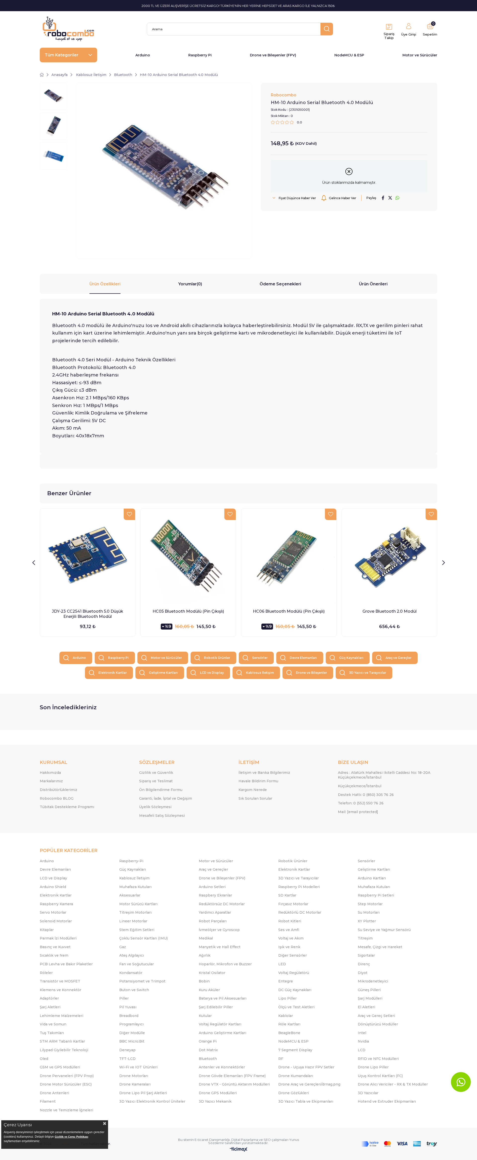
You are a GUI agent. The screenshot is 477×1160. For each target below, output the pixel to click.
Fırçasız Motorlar (293, 904)
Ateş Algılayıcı (131, 955)
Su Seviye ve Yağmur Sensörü (384, 930)
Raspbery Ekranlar (215, 895)
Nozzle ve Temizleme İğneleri (66, 1110)
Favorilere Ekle (129, 514)
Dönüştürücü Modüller (378, 1024)
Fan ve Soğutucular (136, 964)
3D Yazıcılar (368, 1093)
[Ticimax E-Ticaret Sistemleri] (238, 1149)
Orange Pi (208, 1041)
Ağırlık (204, 955)
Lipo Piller (287, 998)
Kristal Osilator (212, 973)
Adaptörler (49, 998)
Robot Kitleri (289, 921)
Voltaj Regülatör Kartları (220, 1024)
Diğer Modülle (132, 1033)
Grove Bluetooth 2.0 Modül (389, 611)
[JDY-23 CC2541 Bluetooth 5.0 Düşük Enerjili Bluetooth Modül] (87, 556)
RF (280, 1058)
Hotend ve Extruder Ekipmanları (387, 1101)
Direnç (364, 964)
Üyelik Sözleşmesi (155, 807)
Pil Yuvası (127, 1007)
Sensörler (260, 658)
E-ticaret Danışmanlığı (212, 1140)
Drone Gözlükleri (293, 1093)
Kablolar (285, 1015)
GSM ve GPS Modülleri (60, 1067)
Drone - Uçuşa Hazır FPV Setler (306, 1067)
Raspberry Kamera (56, 904)
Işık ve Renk (289, 947)
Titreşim (365, 938)
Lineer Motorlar (133, 921)
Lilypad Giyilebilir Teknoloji (64, 1050)
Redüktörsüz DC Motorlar (222, 904)
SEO (267, 1140)
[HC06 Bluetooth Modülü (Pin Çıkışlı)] (288, 556)
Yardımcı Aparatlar (215, 912)
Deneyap (127, 1050)
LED (282, 964)
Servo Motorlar (53, 912)
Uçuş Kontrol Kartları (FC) (380, 1076)
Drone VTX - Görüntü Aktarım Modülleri (234, 1084)
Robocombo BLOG (57, 798)
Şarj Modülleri (370, 998)
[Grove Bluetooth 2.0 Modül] (389, 556)
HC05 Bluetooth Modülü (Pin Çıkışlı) (188, 611)
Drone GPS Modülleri (218, 1093)
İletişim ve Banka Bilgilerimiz (264, 772)
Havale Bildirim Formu (258, 781)
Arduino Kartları (372, 878)
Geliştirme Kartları (163, 672)
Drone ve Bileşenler (311, 672)
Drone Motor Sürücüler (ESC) (66, 1084)
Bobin (204, 981)
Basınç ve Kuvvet (55, 947)
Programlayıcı (131, 1024)
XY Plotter (367, 921)
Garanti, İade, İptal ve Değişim (165, 798)
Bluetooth (208, 1058)
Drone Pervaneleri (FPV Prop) (67, 1076)
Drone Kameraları (135, 1084)
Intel (362, 1033)
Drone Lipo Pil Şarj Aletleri (143, 1093)
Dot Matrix (208, 1050)
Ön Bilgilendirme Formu (160, 789)
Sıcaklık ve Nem (54, 955)
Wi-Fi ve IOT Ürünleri (138, 1067)
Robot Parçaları (213, 921)
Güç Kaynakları (351, 658)
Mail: (358, 812)
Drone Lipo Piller (373, 1067)
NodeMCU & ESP (349, 55)
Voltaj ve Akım (291, 938)
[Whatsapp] (461, 1082)
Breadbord (128, 1015)
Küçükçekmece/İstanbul (359, 786)
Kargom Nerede (252, 789)
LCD (361, 1050)
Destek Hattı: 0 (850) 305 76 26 (366, 794)
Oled (44, 1058)
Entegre (285, 981)
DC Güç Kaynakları (294, 990)
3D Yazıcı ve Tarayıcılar (367, 672)
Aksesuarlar (129, 895)
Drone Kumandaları (295, 1076)
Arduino (142, 55)
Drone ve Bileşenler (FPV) (273, 55)
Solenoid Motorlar (56, 921)
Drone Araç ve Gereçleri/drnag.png (309, 1084)
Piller (124, 998)
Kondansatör (130, 973)
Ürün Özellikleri (104, 284)
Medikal (206, 938)
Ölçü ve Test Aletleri (296, 1007)
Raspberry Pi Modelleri (299, 887)
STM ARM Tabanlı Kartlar (62, 1041)
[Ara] (326, 29)
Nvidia (363, 1041)
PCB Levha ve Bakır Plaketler (66, 964)
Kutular (205, 1015)
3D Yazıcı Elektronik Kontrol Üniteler (152, 1101)
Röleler (46, 973)
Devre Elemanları (303, 658)
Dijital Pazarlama (244, 1140)
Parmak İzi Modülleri (58, 938)
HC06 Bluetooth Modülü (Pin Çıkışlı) (289, 611)
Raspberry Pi (200, 55)
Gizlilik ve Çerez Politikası (71, 1136)
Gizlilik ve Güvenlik (156, 772)
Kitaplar (47, 930)
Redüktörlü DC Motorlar (299, 912)
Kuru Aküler (209, 990)
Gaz (122, 947)
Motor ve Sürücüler (419, 55)
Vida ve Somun (53, 1024)
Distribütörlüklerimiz (58, 789)
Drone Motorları (133, 1076)
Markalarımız (51, 781)
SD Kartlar (287, 895)
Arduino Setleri (212, 887)
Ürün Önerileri (373, 284)
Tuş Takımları (52, 1033)
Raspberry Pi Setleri (376, 895)
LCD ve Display (212, 672)
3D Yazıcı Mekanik (215, 1101)
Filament (48, 1101)
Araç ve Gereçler (398, 658)
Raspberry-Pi (131, 861)
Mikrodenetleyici (373, 981)
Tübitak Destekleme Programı (67, 807)
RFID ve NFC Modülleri (378, 1058)
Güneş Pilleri (369, 990)
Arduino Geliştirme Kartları (222, 1033)
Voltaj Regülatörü (293, 973)
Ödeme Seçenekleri (280, 284)
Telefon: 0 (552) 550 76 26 (361, 803)
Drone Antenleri (54, 1093)
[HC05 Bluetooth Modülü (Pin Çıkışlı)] (188, 556)
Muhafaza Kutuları (135, 887)
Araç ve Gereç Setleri (376, 1015)
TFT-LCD (127, 1058)
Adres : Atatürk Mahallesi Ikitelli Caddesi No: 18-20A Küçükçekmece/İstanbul (384, 775)
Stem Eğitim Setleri (136, 930)
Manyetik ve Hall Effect (219, 947)
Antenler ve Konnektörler (222, 1067)
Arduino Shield (53, 887)
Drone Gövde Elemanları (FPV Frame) (232, 1076)
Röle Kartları (289, 1024)
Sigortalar (366, 955)
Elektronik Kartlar (112, 672)
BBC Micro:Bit (131, 1041)
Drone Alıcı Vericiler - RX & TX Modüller (393, 1084)
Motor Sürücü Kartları (138, 904)
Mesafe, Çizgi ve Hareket (380, 947)
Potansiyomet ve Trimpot (142, 981)
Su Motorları (369, 912)
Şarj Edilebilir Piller (216, 1007)
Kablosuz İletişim (260, 672)
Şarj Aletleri (50, 1007)
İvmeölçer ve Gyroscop (219, 930)
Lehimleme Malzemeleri (61, 1015)
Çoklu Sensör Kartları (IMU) (143, 938)
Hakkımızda (50, 772)
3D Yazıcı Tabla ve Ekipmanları (305, 1101)
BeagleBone (289, 1033)
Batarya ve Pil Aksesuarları (222, 998)
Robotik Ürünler (217, 658)
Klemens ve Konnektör (60, 990)
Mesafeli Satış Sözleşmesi (162, 815)
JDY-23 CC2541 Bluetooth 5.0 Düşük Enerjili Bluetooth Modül (87, 614)
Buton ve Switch (134, 990)
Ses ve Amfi (288, 930)
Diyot (362, 973)
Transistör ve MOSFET (60, 981)
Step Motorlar (370, 904)
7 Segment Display (295, 1050)
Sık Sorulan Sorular (255, 798)
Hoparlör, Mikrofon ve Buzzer (225, 964)
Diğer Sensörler (292, 955)
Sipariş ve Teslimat (156, 781)
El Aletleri (366, 1007)
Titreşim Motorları (135, 912)
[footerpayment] (399, 1144)
